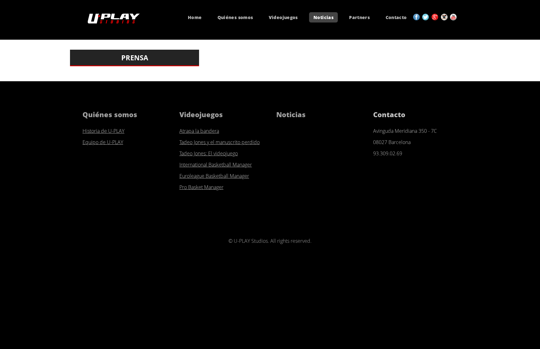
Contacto (396, 17)
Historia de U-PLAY (103, 130)
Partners (359, 17)
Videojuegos (283, 17)
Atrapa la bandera (199, 130)
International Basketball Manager (215, 164)
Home (195, 17)
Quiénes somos (235, 17)
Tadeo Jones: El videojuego (208, 153)
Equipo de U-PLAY (102, 142)
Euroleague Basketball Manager (214, 175)
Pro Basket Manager (201, 187)
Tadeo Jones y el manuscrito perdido (219, 142)
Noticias (323, 17)
